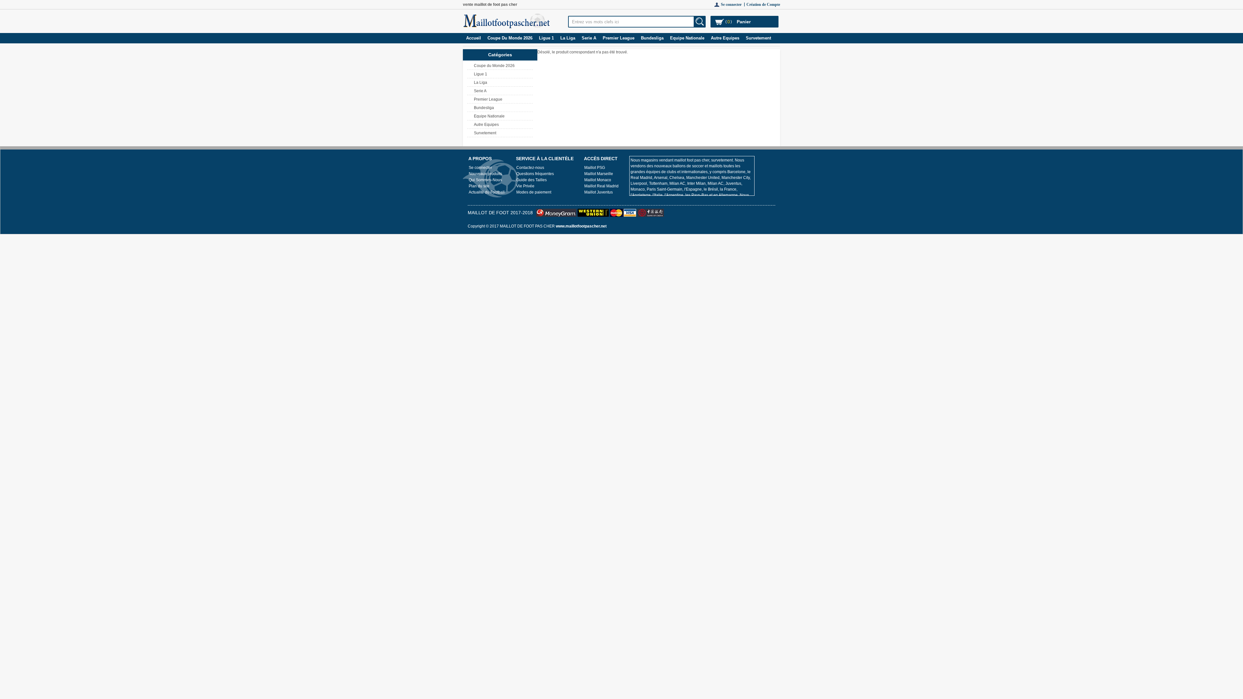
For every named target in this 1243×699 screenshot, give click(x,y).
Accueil (473, 38)
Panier (744, 21)
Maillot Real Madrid (601, 186)
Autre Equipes (725, 38)
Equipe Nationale (687, 38)
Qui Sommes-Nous (485, 180)
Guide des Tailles (531, 180)
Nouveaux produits (485, 174)
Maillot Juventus (598, 192)
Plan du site (479, 186)
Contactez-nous (530, 167)
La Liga (567, 38)
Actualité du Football (487, 192)
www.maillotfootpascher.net (581, 226)
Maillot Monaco (597, 180)
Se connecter (480, 167)
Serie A (589, 38)
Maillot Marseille (598, 174)
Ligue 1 (546, 38)
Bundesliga (652, 38)
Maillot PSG (594, 167)
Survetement (758, 38)
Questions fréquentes (535, 174)
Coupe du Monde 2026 (509, 38)
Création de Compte (763, 4)
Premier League (618, 38)
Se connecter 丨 (733, 4)
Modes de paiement (533, 192)
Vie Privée (525, 186)
